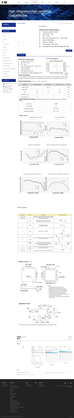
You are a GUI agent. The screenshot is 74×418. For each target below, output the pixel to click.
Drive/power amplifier (6, 33)
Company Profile (5, 384)
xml (70, 416)
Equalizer (4, 52)
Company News (28, 384)
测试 (21, 338)
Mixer (4, 41)
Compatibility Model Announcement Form (23, 372)
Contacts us (41, 384)
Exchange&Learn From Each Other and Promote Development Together (54, 372)
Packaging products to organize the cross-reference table (26, 374)
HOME (18, 2)
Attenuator (12, 395)
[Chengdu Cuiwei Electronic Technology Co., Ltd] (6, 2)
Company (26, 2)
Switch (4, 36)
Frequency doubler (6, 44)
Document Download (6, 76)
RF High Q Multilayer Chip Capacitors (9, 68)
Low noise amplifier (69, 23)
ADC (4, 28)
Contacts (57, 2)
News (42, 2)
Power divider (5, 49)
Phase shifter (5, 73)
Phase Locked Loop (6, 71)
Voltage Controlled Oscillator (7, 63)
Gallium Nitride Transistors (7, 60)
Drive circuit (12, 390)
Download (69, 50)
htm (71, 416)
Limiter (4, 55)
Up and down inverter (6, 65)
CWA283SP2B (24, 336)
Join (64, 2)
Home (62, 23)
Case (49, 2)
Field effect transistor (6, 57)
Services (34, 2)
